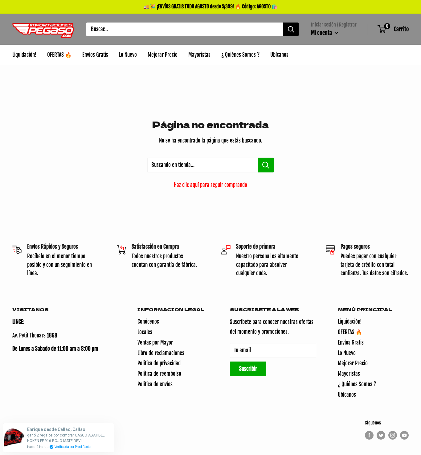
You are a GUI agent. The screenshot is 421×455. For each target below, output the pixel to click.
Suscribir (248, 369)
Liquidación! (350, 321)
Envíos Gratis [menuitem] (95, 55)
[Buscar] (291, 29)
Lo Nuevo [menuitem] (128, 55)
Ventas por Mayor (155, 342)
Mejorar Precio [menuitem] (163, 55)
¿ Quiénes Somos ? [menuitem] (240, 55)
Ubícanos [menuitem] (279, 55)
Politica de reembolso (159, 373)
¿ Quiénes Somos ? (357, 384)
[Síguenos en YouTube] (404, 435)
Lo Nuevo (347, 353)
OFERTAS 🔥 (350, 332)
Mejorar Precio (353, 363)
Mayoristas (349, 373)
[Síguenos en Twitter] (381, 435)
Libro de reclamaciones (160, 353)
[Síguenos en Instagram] (392, 435)
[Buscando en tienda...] (266, 165)
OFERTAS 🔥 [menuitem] (59, 55)
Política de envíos (155, 384)
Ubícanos (347, 394)
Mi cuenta (322, 32)
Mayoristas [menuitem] (199, 55)
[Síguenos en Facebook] (369, 435)
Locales (144, 332)
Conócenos (148, 321)
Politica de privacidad (159, 363)
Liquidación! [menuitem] (24, 55)
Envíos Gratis (351, 342)
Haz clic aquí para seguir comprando (210, 185)
